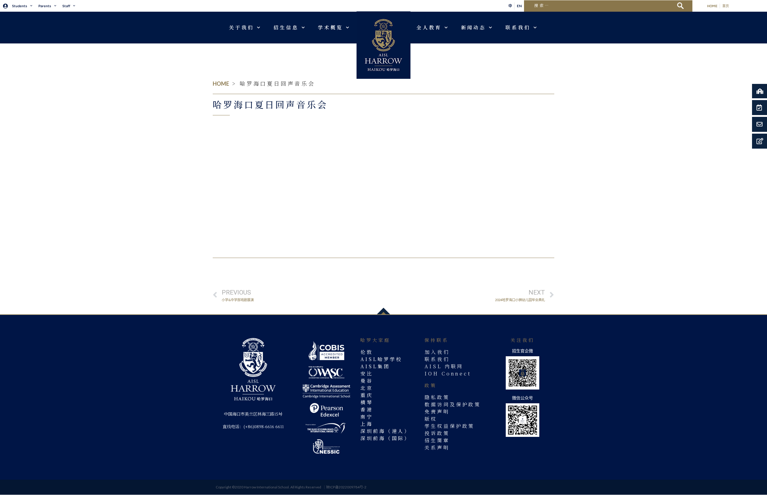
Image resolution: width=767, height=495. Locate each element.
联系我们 (518, 27)
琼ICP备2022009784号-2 (346, 487)
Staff (66, 6)
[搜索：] (603, 5)
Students (19, 6)
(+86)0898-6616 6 (261, 426)
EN (519, 6)
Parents (44, 6)
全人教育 (429, 27)
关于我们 (241, 27)
